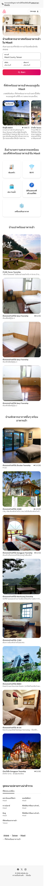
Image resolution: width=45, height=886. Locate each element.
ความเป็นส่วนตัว (18, 875)
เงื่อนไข (28, 875)
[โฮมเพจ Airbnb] (4, 11)
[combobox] (21, 57)
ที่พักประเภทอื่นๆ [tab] (8, 791)
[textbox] (12, 65)
